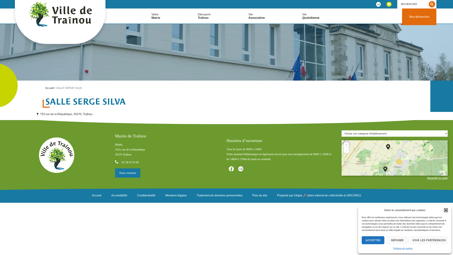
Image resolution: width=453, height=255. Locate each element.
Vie (256, 16)
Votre (155, 16)
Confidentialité (146, 195)
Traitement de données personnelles (219, 195)
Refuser (397, 240)
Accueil (49, 87)
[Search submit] (432, 4)
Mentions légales (176, 195)
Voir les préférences (429, 240)
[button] (446, 210)
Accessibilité (119, 195)
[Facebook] (389, 4)
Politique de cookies (403, 248)
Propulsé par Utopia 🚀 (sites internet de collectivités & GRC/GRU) (319, 195)
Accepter (373, 240)
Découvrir (204, 16)
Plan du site (259, 195)
